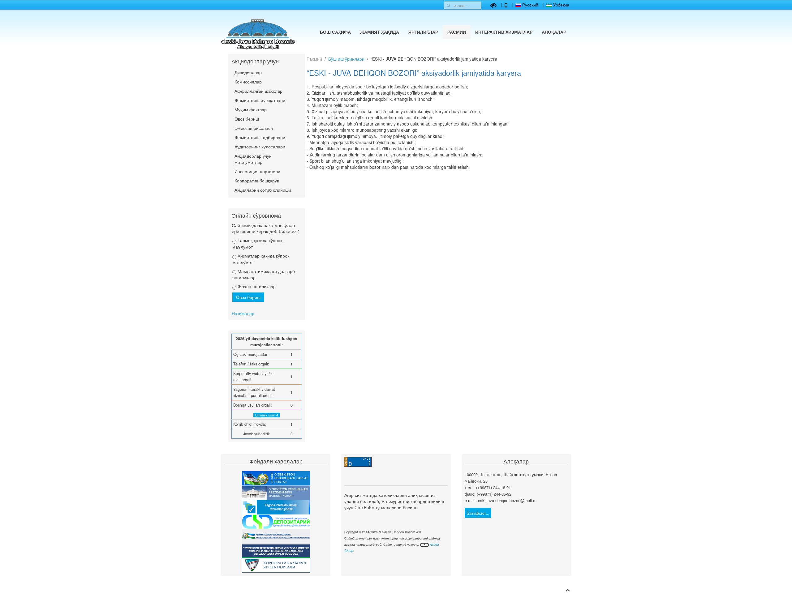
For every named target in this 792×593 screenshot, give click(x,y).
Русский (530, 5)
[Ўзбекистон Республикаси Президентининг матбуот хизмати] (276, 492)
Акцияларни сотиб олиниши (263, 190)
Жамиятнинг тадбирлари (260, 137)
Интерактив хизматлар (503, 32)
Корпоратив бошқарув (257, 180)
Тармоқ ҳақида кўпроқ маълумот (257, 243)
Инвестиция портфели (257, 171)
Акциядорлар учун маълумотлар (253, 159)
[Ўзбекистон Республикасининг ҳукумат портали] (276, 478)
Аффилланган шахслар (258, 91)
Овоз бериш (247, 119)
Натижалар (243, 313)
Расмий (456, 32)
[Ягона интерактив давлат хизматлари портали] (276, 506)
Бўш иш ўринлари (346, 59)
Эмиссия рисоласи (254, 128)
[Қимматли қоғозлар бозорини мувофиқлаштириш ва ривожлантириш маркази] (276, 535)
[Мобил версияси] (507, 5)
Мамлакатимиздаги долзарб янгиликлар (263, 274)
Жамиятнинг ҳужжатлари (260, 100)
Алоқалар (554, 32)
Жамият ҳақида (379, 32)
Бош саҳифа (335, 32)
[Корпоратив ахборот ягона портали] (276, 564)
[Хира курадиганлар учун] (494, 5)
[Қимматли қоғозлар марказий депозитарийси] (276, 521)
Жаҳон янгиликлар (256, 286)
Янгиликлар (423, 32)
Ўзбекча (560, 5)
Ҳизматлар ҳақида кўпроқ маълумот (260, 259)
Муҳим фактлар (251, 109)
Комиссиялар (248, 82)
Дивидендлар (248, 72)
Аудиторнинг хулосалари (260, 146)
